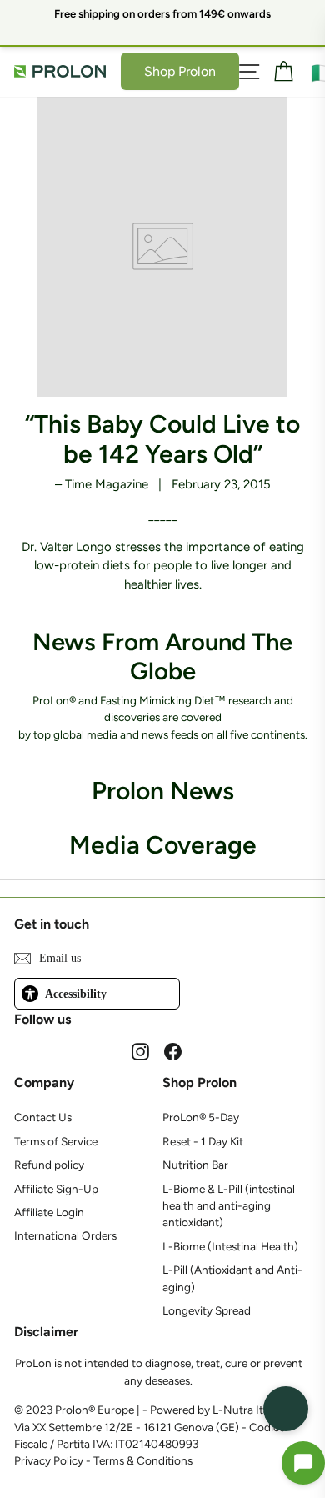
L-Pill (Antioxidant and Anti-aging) (232, 1278)
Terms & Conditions (142, 1460)
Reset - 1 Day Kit (202, 1141)
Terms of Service (56, 1141)
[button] (303, 1463)
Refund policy (49, 1164)
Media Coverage (163, 844)
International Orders (65, 1235)
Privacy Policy (48, 1460)
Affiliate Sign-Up (56, 1188)
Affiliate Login (49, 1212)
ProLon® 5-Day (200, 1117)
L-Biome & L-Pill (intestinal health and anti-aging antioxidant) (228, 1206)
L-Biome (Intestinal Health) (230, 1246)
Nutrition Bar (195, 1164)
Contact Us (43, 1117)
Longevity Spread (206, 1310)
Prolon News (163, 790)
